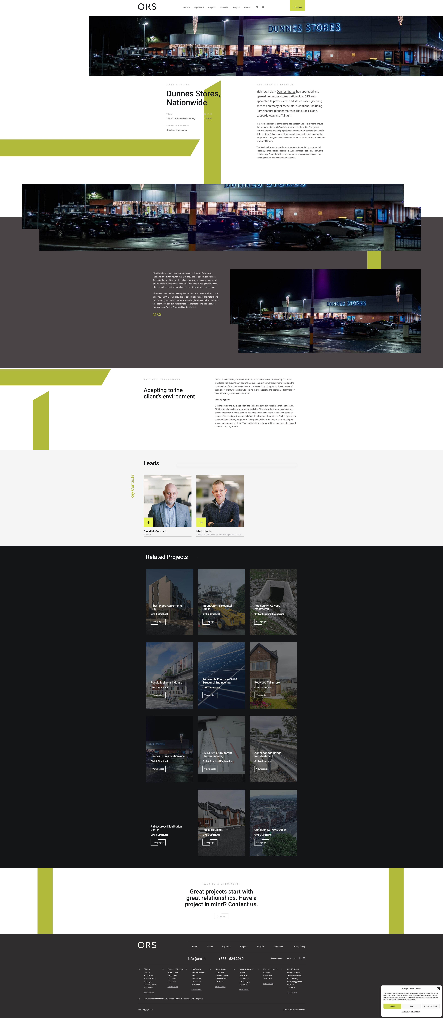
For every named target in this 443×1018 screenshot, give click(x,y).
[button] (438, 988)
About (185, 7)
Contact (247, 7)
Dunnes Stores (286, 91)
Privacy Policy (415, 1011)
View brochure (277, 958)
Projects (212, 7)
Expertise (198, 7)
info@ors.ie (196, 959)
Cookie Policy (406, 1011)
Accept (392, 1006)
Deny (411, 1006)
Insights (236, 7)
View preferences (430, 1006)
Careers (223, 7)
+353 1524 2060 (231, 959)
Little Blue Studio (298, 1010)
